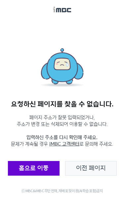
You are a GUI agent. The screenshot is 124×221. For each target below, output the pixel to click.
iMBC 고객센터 (64, 144)
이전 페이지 (91, 168)
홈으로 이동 (34, 168)
